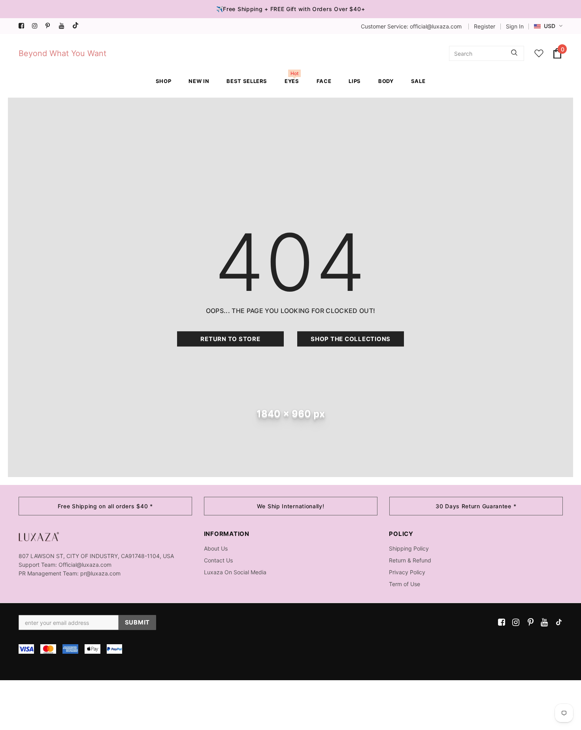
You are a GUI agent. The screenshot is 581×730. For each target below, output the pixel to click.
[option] (105, 506)
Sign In (515, 26)
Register (484, 26)
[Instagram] (37, 26)
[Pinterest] (50, 26)
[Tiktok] (77, 26)
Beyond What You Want (62, 53)
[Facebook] (23, 26)
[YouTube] (64, 26)
